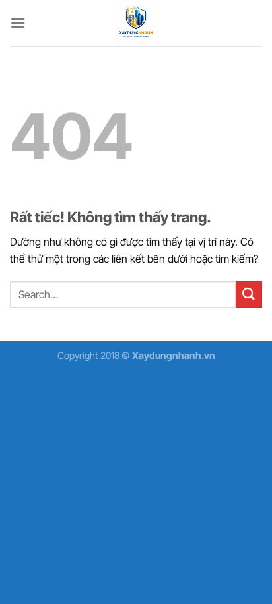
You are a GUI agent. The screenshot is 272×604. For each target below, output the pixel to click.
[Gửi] (249, 294)
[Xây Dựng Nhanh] (136, 23)
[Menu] (18, 23)
